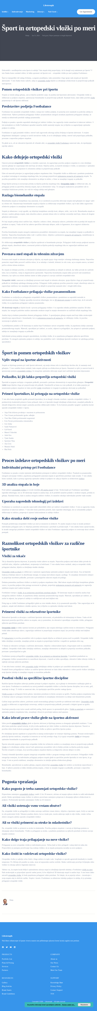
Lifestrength (48, 5)
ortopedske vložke (56, 765)
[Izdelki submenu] (8, 11)
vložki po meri (87, 870)
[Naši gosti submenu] (57, 11)
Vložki (4, 747)
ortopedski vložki (44, 81)
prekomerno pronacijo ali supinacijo (70, 176)
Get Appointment (86, 12)
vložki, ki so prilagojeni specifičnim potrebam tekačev (37, 593)
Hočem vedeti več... (68, 1005)
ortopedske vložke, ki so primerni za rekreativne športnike (46, 656)
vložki (92, 98)
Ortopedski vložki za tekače (12, 572)
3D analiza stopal (46, 490)
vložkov (81, 479)
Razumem (84, 1005)
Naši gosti (52, 12)
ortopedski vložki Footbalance (58, 143)
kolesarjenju (9, 638)
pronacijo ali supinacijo (73, 235)
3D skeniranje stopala (62, 300)
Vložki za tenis (7, 694)
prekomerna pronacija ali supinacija (50, 318)
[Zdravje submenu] (44, 11)
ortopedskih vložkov (24, 371)
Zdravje (40, 12)
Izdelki (4, 12)
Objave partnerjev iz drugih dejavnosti (60, 35)
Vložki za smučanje (76, 709)
